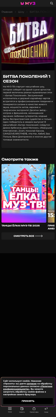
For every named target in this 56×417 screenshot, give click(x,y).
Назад (46, 412)
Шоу (21, 12)
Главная (7, 12)
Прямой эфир (34, 412)
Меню (10, 412)
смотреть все (24, 236)
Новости (22, 412)
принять (28, 401)
